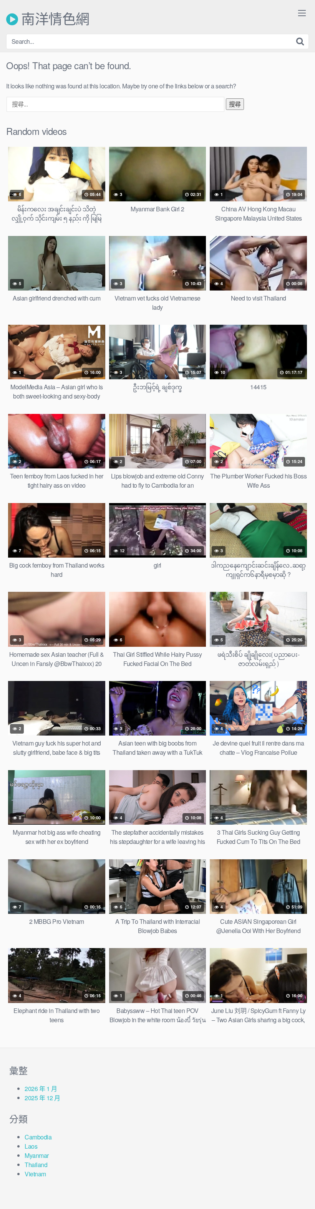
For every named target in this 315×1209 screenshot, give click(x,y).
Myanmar (37, 1155)
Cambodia (38, 1137)
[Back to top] (294, 1184)
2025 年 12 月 (42, 1097)
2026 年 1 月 (41, 1088)
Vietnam (35, 1173)
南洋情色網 (54, 19)
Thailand (36, 1164)
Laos (31, 1146)
